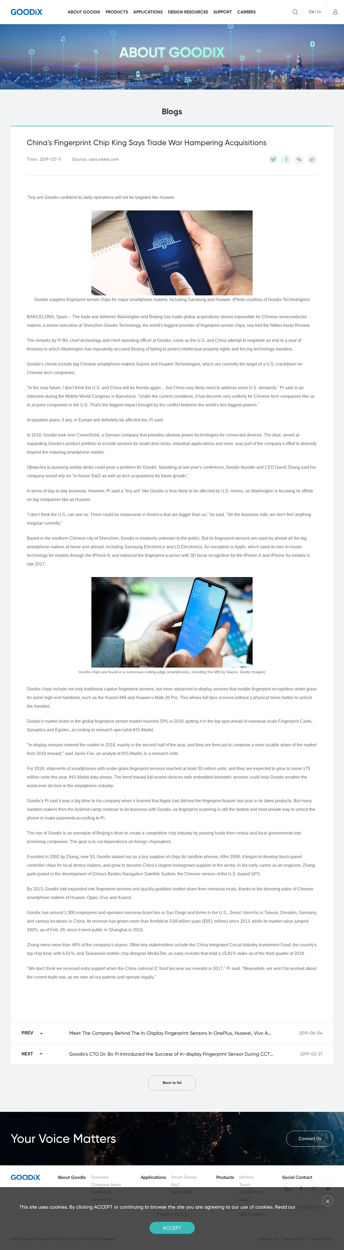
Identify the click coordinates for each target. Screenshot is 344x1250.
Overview (100, 1177)
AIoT (175, 1184)
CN (311, 12)
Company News (106, 1184)
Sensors (246, 1177)
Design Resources (188, 12)
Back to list (172, 1082)
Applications (148, 12)
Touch (244, 1184)
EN (319, 12)
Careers (246, 12)
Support (222, 12)
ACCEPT (172, 1228)
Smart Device (184, 1177)
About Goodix (84, 12)
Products (117, 12)
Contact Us (310, 1138)
